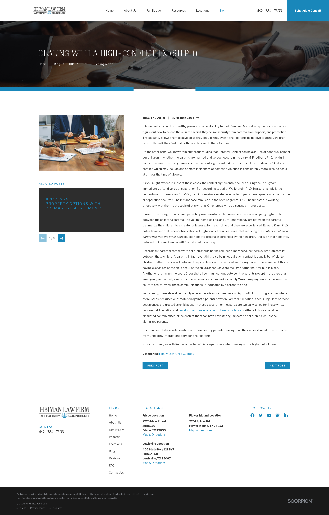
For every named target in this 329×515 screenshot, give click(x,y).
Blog (112, 451)
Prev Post (155, 365)
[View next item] (61, 238)
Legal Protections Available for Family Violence (209, 310)
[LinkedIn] (286, 415)
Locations (115, 444)
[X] (261, 415)
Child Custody (184, 353)
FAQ (111, 465)
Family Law (166, 353)
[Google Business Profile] (278, 415)
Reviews (114, 458)
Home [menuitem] (110, 10)
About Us (115, 422)
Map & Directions (154, 434)
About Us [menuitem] (130, 10)
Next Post (277, 365)
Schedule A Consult (308, 10)
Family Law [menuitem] (154, 10)
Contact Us (116, 472)
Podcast (114, 436)
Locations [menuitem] (202, 10)
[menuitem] (21, 508)
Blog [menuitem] (222, 10)
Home (113, 415)
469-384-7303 (269, 11)
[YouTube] (269, 415)
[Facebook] (252, 415)
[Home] (49, 10)
